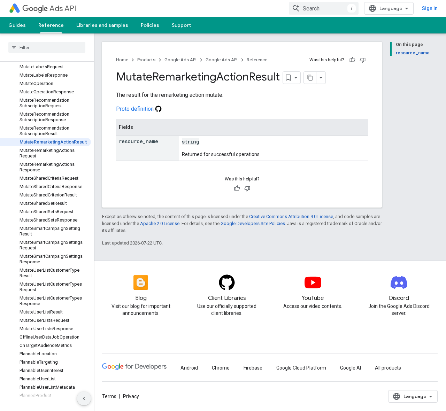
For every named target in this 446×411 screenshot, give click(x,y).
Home (122, 59)
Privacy (131, 396)
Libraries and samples (102, 25)
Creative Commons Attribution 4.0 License (291, 216)
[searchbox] (46, 47)
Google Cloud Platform (301, 368)
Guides (17, 25)
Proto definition (135, 109)
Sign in (430, 8)
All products (388, 368)
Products (146, 59)
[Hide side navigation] (84, 398)
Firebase (253, 368)
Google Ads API (180, 59)
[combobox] (324, 8)
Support (181, 25)
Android (189, 368)
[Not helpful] (362, 60)
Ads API (62, 8)
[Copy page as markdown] (310, 78)
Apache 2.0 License (159, 223)
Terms (109, 396)
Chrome (221, 368)
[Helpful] (352, 60)
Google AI (350, 368)
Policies (150, 25)
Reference (51, 25)
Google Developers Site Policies (253, 223)
